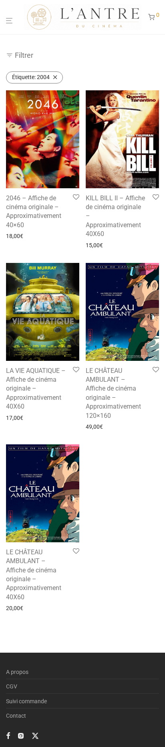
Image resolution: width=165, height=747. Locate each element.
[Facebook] (8, 735)
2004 (31, 77)
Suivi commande (26, 701)
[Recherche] (141, 17)
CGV (11, 686)
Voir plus (14, 236)
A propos (17, 672)
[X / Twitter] (35, 735)
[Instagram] (20, 735)
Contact (16, 715)
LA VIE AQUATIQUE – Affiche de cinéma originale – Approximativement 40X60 (36, 389)
